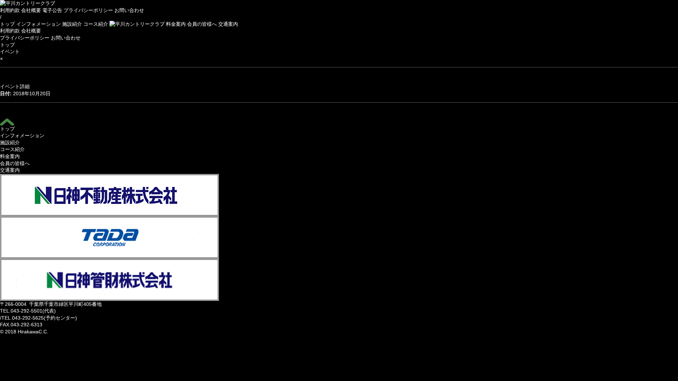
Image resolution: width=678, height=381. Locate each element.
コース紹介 (95, 24)
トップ (7, 24)
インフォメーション (38, 24)
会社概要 (31, 10)
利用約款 (10, 10)
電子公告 (52, 10)
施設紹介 (72, 24)
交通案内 (228, 24)
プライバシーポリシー (88, 10)
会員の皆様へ (202, 24)
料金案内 (176, 24)
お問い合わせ (129, 10)
